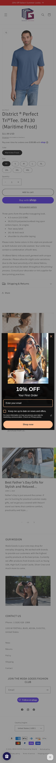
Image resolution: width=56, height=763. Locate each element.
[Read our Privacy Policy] (51, 415)
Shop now (28, 424)
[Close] (51, 336)
